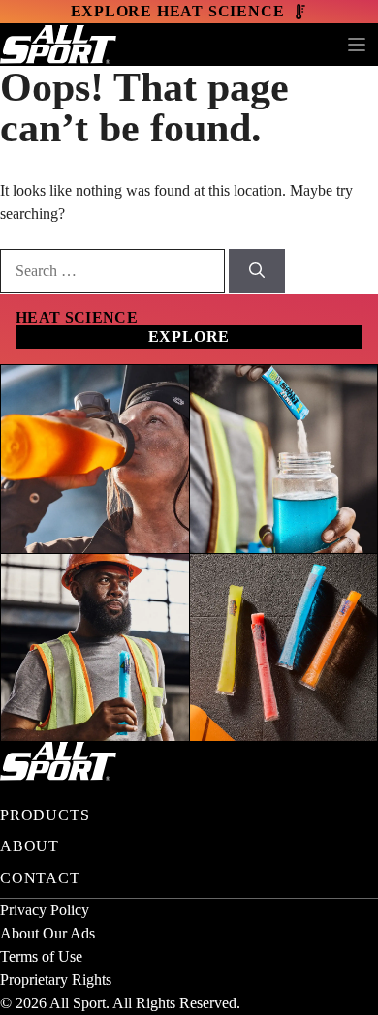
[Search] (257, 271)
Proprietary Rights (55, 979)
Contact (40, 878)
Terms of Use (41, 956)
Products (44, 815)
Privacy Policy (44, 910)
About (29, 846)
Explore (189, 336)
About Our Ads (47, 933)
